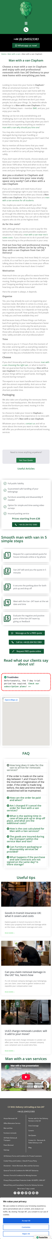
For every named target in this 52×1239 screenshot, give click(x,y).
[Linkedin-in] (22, 1193)
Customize (26, 1227)
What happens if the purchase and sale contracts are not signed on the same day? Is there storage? (26, 860)
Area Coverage (33, 1126)
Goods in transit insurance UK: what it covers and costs (23, 914)
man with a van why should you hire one (20, 127)
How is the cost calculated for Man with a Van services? (27, 830)
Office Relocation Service (12, 1123)
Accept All (26, 1221)
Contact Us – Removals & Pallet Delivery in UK (36, 1141)
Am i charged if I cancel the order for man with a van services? (24, 808)
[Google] (37, 1193)
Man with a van (14, 54)
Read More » (9, 933)
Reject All (26, 1234)
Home (3, 54)
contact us (30, 423)
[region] (26, 1218)
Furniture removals (10, 1133)
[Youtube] (29, 1193)
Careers (31, 1131)
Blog (29, 1147)
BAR (35, 108)
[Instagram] (18, 1193)
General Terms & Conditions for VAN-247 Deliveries (21, 1171)
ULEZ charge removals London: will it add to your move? (26, 1032)
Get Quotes (32, 1135)
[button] (26, 24)
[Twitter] (26, 1193)
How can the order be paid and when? (25, 799)
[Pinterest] (33, 1193)
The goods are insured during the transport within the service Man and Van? (25, 839)
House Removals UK (10, 1118)
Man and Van (8, 1128)
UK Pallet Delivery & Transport (10, 1139)
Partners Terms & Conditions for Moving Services (20, 1175)
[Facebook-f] (15, 1193)
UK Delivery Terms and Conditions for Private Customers (23, 1156)
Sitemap (6, 1150)
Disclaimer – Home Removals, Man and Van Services (21, 1166)
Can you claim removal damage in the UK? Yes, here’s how (25, 973)
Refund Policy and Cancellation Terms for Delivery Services (23, 1185)
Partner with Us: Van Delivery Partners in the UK (38, 1119)
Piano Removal (9, 1145)
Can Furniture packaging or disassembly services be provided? (24, 849)
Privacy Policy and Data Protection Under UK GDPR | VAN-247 (24, 1180)
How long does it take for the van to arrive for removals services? (25, 768)
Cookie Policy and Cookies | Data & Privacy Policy (20, 1161)
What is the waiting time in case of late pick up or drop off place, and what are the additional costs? (26, 819)
